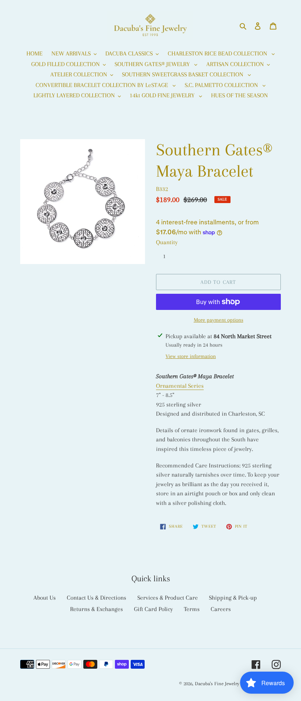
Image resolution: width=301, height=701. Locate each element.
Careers (221, 609)
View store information (191, 356)
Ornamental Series (180, 385)
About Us (44, 597)
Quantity (167, 242)
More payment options (218, 320)
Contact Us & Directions (96, 597)
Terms (192, 609)
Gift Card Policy (153, 609)
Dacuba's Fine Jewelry (217, 683)
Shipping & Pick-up (233, 597)
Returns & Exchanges (96, 609)
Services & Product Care (167, 597)
